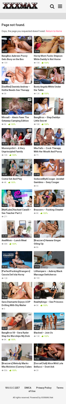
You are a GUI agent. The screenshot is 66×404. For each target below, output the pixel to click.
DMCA (28, 387)
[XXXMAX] (20, 6)
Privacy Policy (43, 387)
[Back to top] (60, 397)
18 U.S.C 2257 (12, 387)
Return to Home (54, 31)
